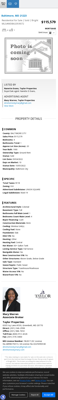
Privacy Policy (25, 380)
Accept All (48, 395)
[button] (2, 397)
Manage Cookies (18, 395)
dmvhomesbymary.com (13, 349)
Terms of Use (40, 380)
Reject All (34, 395)
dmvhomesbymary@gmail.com (17, 103)
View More (8, 106)
